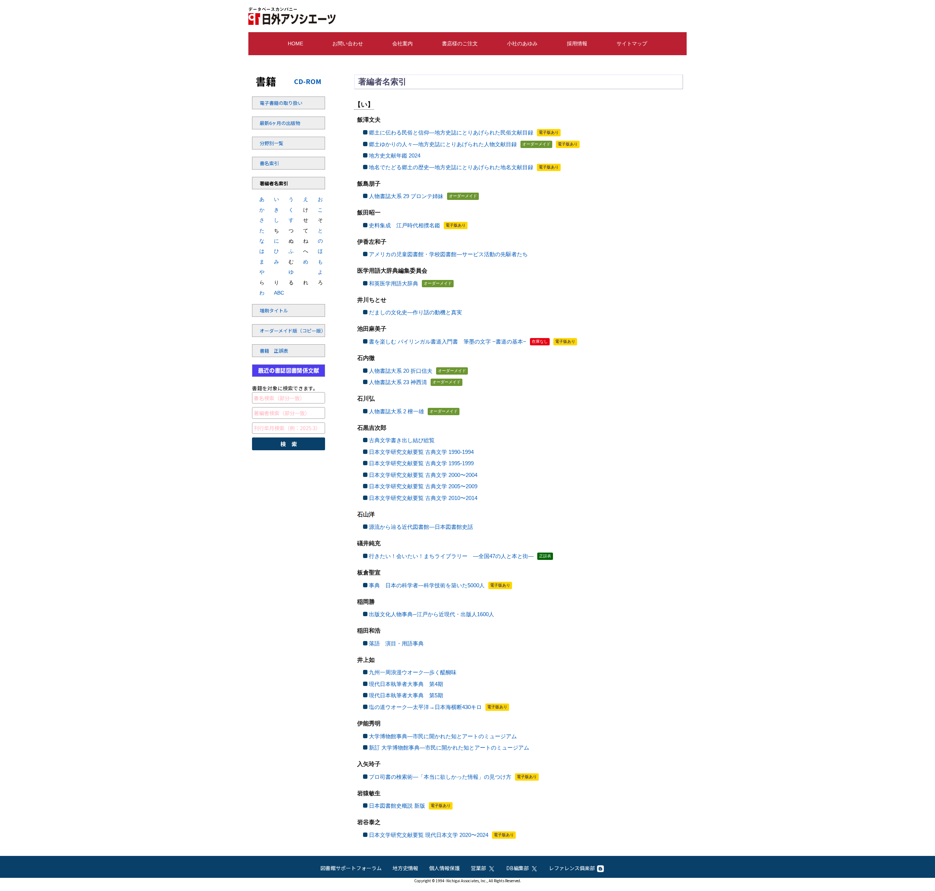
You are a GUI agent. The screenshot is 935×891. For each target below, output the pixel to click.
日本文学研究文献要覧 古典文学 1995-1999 (421, 463)
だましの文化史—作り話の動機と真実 (415, 312)
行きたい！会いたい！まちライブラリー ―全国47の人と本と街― (451, 556)
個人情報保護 (444, 868)
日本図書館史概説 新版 (397, 806)
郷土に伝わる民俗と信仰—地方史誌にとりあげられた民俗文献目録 (451, 132)
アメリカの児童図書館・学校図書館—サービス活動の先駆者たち (448, 254)
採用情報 (577, 43)
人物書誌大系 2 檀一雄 (396, 411)
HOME (295, 43)
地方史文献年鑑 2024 (394, 155)
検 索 (288, 444)
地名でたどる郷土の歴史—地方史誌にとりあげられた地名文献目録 (451, 167)
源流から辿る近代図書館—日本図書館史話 (421, 527)
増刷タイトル (274, 310)
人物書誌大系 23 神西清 (398, 382)
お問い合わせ (347, 43)
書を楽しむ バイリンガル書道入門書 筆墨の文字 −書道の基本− (447, 341)
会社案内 (402, 43)
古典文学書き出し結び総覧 (402, 440)
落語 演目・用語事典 (396, 643)
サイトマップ (632, 43)
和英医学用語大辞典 (393, 283)
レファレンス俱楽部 (572, 868)
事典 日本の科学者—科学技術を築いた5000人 (427, 585)
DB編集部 (517, 868)
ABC (277, 293)
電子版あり (549, 132)
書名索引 (269, 163)
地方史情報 (405, 868)
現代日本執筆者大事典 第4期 (406, 684)
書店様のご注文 (460, 43)
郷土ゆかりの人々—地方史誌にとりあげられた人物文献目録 (443, 144)
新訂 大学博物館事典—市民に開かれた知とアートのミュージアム (449, 747)
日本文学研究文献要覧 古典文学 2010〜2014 (423, 498)
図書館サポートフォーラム (351, 868)
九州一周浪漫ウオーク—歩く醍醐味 (413, 672)
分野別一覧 (271, 143)
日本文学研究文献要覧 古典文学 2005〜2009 (423, 486)
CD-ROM (307, 81)
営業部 (478, 868)
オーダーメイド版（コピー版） (279, 330)
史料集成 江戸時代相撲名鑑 (404, 225)
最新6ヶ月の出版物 (279, 123)
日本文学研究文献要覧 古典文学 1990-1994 (421, 452)
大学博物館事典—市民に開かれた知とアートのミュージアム (443, 736)
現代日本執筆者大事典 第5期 (406, 695)
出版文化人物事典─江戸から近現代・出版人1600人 (431, 614)
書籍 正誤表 (274, 350)
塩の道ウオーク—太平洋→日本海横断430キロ (425, 707)
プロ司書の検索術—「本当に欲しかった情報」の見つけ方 (440, 777)
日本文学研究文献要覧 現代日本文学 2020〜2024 (428, 835)
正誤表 (545, 556)
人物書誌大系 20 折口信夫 (400, 371)
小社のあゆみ (522, 43)
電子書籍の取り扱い (279, 102)
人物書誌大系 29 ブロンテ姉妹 (406, 196)
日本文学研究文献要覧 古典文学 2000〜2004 (423, 475)
